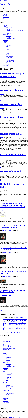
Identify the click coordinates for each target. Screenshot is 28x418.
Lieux (7, 53)
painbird (2, 80)
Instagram (5, 398)
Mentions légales (17, 417)
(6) (0, 100)
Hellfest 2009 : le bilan (11, 90)
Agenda (5, 15)
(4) (0, 151)
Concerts (8, 29)
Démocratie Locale (10, 38)
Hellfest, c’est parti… (11, 133)
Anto (1, 190)
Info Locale (5, 34)
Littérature (8, 45)
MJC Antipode (6, 341)
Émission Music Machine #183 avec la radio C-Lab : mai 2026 (14, 321)
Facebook (5, 401)
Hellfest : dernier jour (11, 104)
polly (3, 210)
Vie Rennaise (6, 390)
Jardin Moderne (6, 342)
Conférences (9, 48)
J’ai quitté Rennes (10, 61)
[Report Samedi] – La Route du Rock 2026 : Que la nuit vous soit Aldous (13, 226)
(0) (0, 130)
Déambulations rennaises (9, 348)
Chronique (8, 33)
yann (10, 230)
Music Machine (9, 357)
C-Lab (4, 340)
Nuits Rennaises (10, 60)
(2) (0, 86)
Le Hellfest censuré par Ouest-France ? (12, 75)
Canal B (5, 338)
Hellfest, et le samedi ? (11, 171)
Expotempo (5, 350)
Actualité (5, 14)
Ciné (7, 50)
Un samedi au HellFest (11, 117)
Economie (8, 37)
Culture (4, 42)
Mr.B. (5, 230)
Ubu (4, 344)
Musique (5, 26)
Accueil (5, 25)
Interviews (5, 40)
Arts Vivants (9, 44)
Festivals (5, 41)
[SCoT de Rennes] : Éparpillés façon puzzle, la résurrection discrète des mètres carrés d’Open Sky (14, 324)
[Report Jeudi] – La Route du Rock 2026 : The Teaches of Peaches (13, 291)
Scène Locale (9, 28)
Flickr (4, 399)
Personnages (9, 57)
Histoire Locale (9, 56)
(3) (0, 113)
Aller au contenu (4, 0)
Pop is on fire (6, 345)
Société (7, 62)
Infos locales (6, 362)
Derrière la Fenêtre (7, 346)
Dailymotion (6, 402)
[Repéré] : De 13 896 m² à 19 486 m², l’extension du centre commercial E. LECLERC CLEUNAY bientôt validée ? (12, 205)
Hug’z (4, 323)
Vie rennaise (6, 58)
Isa (3, 230)
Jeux (4, 18)
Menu (2, 22)
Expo (7, 49)
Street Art (8, 54)
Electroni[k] (6, 349)
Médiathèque (6, 17)
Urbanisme (8, 36)
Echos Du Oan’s (10, 32)
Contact (10, 417)
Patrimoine (5, 52)
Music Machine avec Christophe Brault (15, 30)
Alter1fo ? (5, 65)
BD (7, 46)
